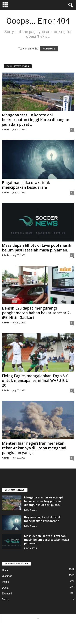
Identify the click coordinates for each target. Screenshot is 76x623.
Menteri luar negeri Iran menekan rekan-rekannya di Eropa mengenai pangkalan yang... (34, 448)
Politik (5, 581)
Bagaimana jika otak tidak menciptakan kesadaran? (26, 185)
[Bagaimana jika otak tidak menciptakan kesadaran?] (38, 159)
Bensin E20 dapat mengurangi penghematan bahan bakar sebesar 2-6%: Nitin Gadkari (36, 313)
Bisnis (5, 599)
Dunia (5, 587)
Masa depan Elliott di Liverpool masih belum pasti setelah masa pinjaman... (36, 248)
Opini (5, 570)
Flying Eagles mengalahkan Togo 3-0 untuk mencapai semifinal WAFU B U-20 (36, 380)
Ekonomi (7, 593)
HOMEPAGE (49, 49)
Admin (6, 129)
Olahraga (7, 576)
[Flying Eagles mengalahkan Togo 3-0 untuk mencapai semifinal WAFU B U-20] (38, 352)
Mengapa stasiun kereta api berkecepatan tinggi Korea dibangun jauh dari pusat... (35, 119)
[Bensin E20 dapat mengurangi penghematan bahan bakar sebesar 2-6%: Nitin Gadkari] (38, 285)
